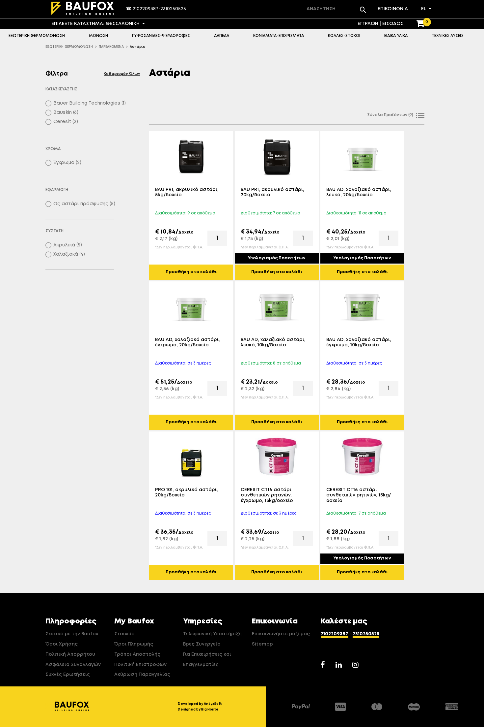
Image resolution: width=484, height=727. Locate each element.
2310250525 (173, 9)
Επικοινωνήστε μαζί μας (281, 634)
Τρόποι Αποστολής (137, 654)
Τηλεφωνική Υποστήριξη (212, 634)
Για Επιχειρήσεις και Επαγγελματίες (207, 659)
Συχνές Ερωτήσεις (67, 674)
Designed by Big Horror (198, 709)
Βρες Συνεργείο (202, 644)
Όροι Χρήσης (61, 644)
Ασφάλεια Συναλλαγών (73, 664)
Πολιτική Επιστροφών (140, 664)
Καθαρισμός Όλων (122, 74)
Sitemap (262, 644)
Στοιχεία (124, 634)
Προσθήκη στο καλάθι (191, 272)
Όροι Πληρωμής (133, 644)
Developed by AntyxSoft (200, 704)
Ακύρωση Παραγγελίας (142, 674)
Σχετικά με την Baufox (71, 634)
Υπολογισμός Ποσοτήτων (277, 258)
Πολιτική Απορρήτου (70, 654)
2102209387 (145, 9)
